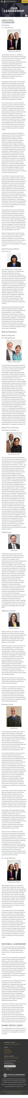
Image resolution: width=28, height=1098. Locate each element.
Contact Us (7, 1053)
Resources (7, 1049)
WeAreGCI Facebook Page (11, 1058)
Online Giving (24, 1)
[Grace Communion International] (10, 2)
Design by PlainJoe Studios (14, 1093)
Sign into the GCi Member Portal (12, 1044)
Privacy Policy (8, 1051)
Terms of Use (7, 1050)
